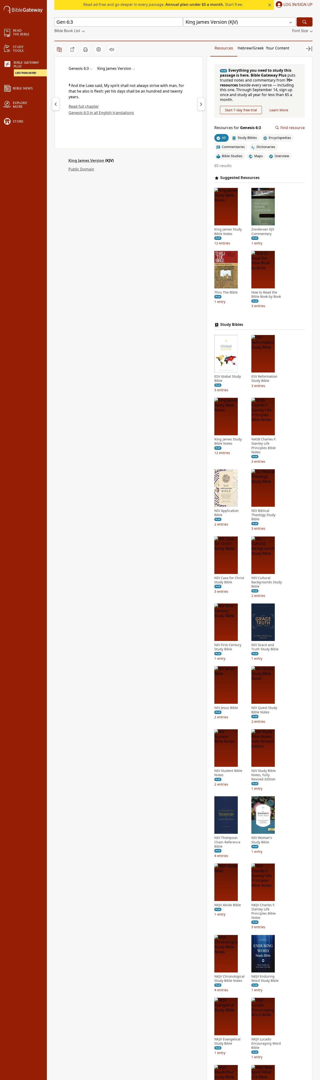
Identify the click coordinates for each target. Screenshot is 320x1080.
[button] (293, 5)
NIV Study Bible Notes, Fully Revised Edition (263, 775)
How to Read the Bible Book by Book (266, 294)
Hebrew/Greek (251, 48)
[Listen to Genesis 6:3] (111, 49)
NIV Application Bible (226, 513)
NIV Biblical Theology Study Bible (263, 515)
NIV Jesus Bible (226, 708)
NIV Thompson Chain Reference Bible (227, 842)
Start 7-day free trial (241, 110)
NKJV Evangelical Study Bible (227, 1041)
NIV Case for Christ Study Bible (229, 580)
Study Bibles (231, 324)
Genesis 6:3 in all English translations (101, 112)
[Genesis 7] (201, 104)
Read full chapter (84, 106)
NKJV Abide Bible (227, 905)
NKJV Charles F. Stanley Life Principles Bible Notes (263, 911)
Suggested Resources (240, 177)
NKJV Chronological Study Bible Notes (229, 978)
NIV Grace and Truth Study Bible (265, 647)
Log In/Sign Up (298, 4)
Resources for (237, 127)
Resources (224, 48)
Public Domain (81, 169)
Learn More (278, 110)
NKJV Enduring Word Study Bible (265, 978)
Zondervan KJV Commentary (262, 231)
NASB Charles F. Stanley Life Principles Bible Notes (263, 445)
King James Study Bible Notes (228, 231)
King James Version (86, 160)
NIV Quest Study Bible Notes (264, 710)
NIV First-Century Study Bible (227, 647)
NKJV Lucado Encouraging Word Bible (266, 1043)
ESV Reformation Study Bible (264, 378)
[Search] (305, 21)
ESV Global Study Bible (227, 378)
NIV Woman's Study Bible (261, 840)
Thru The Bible (226, 292)
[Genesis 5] (56, 104)
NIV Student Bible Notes (228, 773)
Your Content (277, 48)
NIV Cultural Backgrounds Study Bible (266, 582)
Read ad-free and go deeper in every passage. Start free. (163, 4)
